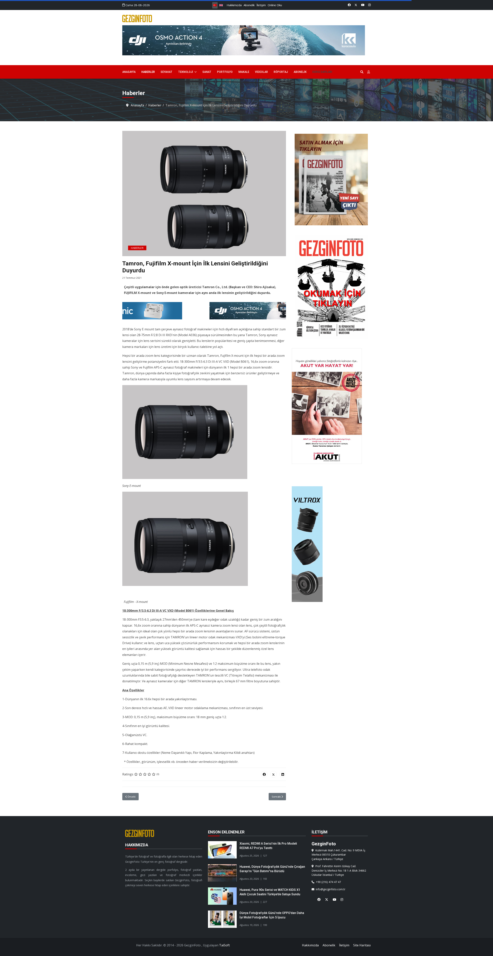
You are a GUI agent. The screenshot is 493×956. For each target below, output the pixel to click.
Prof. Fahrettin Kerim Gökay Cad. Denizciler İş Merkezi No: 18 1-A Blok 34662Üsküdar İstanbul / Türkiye (339, 870)
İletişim (261, 5)
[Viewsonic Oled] (240, 310)
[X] (325, 897)
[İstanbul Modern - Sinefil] (246, 40)
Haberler (148, 71)
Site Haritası (362, 945)
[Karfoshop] (331, 544)
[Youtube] (362, 5)
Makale (243, 71)
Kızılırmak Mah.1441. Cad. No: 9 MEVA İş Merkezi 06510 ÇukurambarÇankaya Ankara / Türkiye (338, 854)
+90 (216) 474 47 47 (327, 882)
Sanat (206, 71)
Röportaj (281, 71)
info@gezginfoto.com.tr (329, 889)
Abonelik (249, 5)
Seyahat (166, 71)
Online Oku (275, 5)
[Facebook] (349, 5)
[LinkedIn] (282, 774)
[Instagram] (369, 5)
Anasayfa (129, 71)
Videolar (261, 71)
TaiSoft (224, 945)
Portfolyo (225, 71)
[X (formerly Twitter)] (273, 774)
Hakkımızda (234, 5)
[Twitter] (356, 5)
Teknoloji (185, 71)
